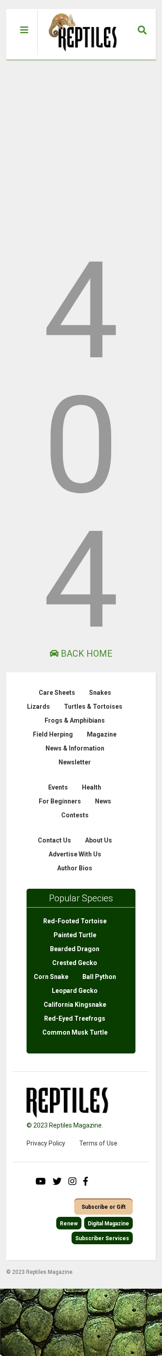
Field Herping (53, 734)
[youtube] (41, 1181)
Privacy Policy (46, 1143)
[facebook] (85, 1181)
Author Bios (74, 868)
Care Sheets (57, 692)
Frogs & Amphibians (75, 720)
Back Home (85, 653)
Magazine (102, 734)
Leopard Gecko (75, 990)
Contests (75, 815)
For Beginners (60, 801)
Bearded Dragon (74, 948)
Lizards (38, 706)
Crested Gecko (74, 962)
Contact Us (54, 840)
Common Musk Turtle (75, 1032)
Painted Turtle (75, 935)
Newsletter (74, 762)
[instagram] (72, 1181)
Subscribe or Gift (103, 1207)
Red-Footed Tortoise (75, 921)
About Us (98, 840)
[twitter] (57, 1181)
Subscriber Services (102, 1238)
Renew (69, 1223)
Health (91, 787)
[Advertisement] (81, 145)
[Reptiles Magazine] (79, 55)
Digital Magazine (108, 1223)
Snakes (100, 692)
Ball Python (99, 976)
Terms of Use (98, 1143)
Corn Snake (51, 976)
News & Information (74, 748)
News (103, 801)
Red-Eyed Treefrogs (74, 1018)
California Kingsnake (75, 1004)
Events (58, 787)
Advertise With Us (75, 854)
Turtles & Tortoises (93, 706)
